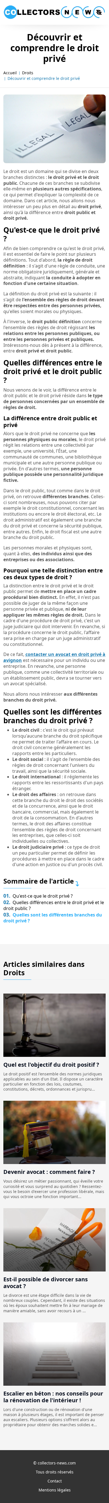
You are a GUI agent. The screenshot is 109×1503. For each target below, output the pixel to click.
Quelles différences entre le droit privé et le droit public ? (53, 905)
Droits (27, 72)
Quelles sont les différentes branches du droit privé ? (52, 918)
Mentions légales (55, 1490)
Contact (55, 1481)
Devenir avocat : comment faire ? (49, 1172)
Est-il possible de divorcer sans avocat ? (45, 1282)
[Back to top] (94, 1487)
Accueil (10, 72)
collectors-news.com (57, 1463)
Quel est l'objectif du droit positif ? (51, 1064)
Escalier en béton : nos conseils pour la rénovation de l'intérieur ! (53, 1397)
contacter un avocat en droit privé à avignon (54, 657)
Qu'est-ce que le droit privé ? (38, 896)
